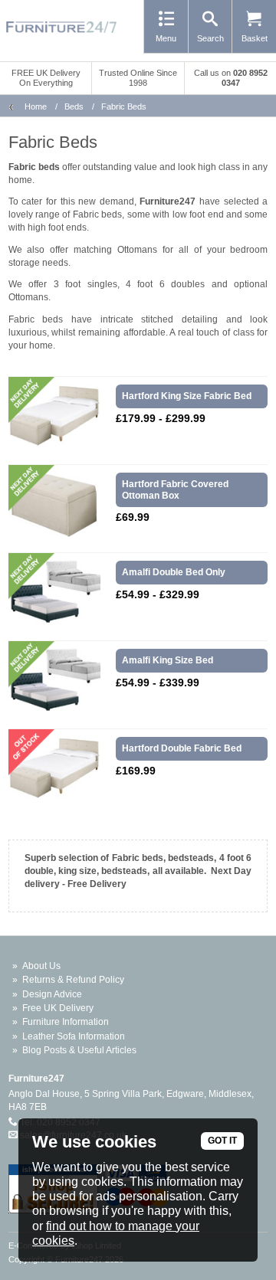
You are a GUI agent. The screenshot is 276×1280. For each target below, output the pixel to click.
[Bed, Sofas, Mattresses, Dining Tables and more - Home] (61, 27)
